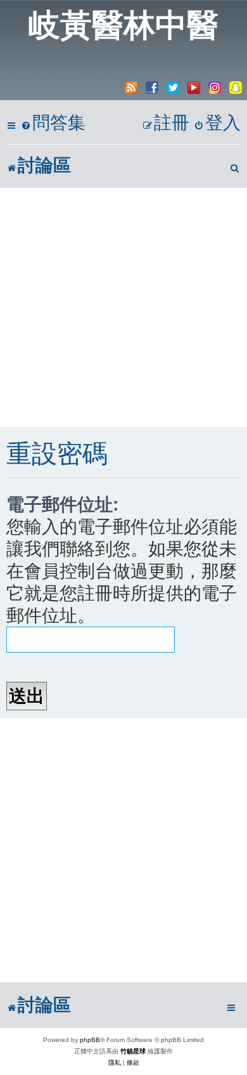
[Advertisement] (123, 307)
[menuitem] (53, 123)
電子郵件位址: (62, 504)
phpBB (90, 1039)
